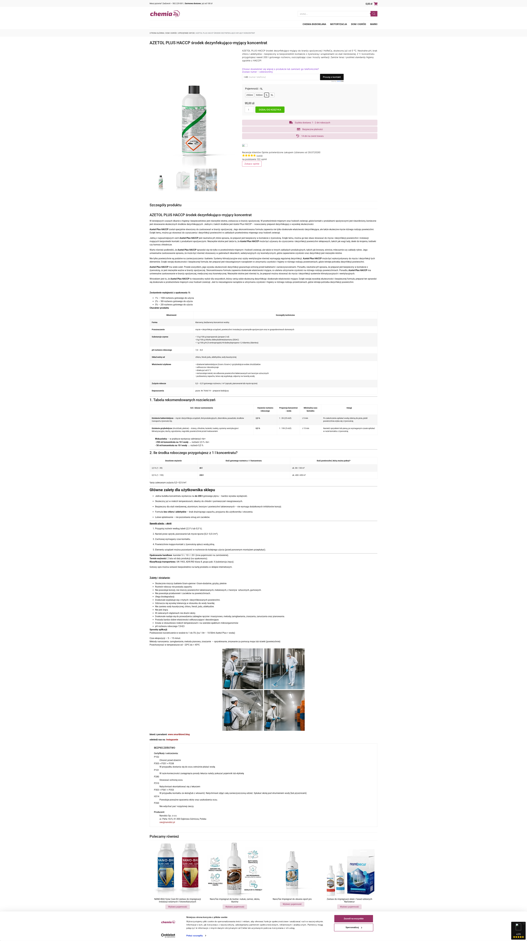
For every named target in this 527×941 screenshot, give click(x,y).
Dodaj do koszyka (270, 109)
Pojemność (251, 88)
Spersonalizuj (352, 927)
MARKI (373, 24)
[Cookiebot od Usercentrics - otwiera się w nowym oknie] (168, 936)
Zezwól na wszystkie (354, 918)
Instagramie (172, 739)
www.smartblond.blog (179, 734)
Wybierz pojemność (177, 906)
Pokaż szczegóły (194, 935)
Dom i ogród (358, 24)
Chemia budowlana (314, 24)
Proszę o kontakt (332, 77)
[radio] (249, 95)
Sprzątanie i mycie (186, 33)
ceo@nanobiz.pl (167, 822)
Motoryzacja (338, 24)
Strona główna (157, 33)
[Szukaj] (374, 13)
